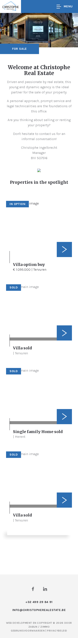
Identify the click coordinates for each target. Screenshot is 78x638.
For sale (19, 49)
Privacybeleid (57, 630)
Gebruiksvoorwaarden (28, 630)
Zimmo (45, 626)
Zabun (32, 626)
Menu (68, 6)
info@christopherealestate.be (39, 610)
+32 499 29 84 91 (39, 602)
